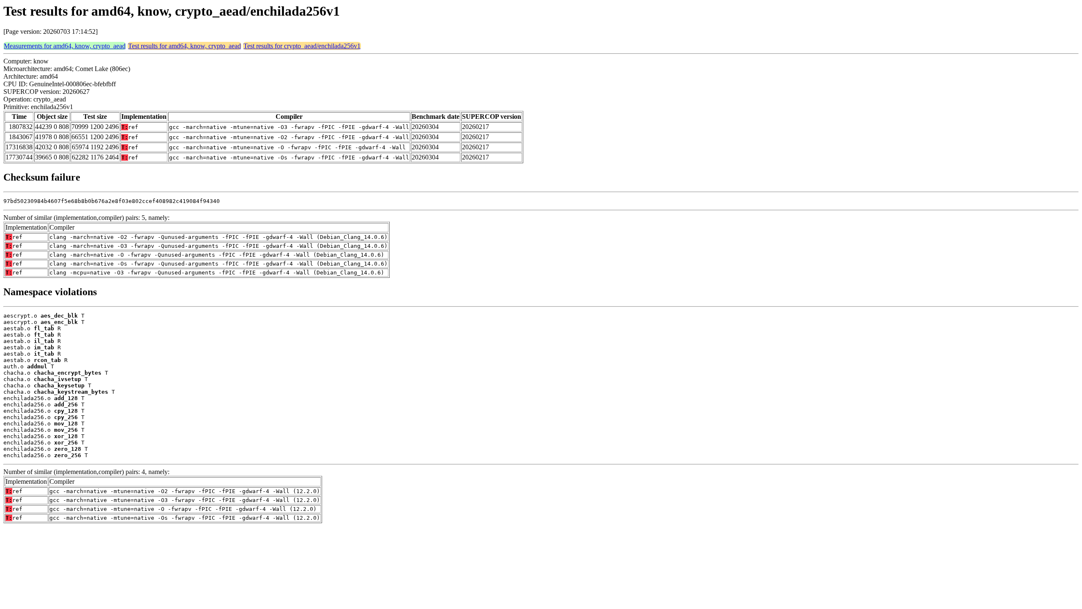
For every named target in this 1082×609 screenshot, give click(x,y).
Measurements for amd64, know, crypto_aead (65, 45)
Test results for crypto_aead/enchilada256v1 (302, 45)
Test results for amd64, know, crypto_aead (184, 45)
